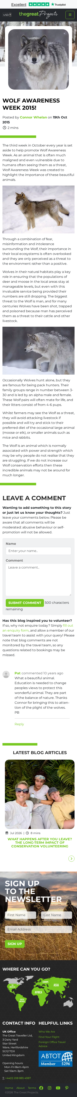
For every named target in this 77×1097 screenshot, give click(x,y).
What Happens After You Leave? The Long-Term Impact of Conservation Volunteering (40, 842)
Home (9, 1087)
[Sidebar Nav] (70, 15)
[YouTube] (58, 1088)
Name (11, 544)
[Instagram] (49, 1088)
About (20, 1087)
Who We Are (47, 1031)
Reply (19, 724)
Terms (32, 1087)
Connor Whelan (33, 117)
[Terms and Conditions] (55, 1058)
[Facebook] (41, 1088)
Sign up (15, 944)
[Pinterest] (66, 1088)
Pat (18, 673)
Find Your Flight (49, 1036)
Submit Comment (24, 603)
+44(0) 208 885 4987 (18, 1078)
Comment (14, 560)
